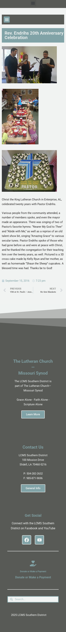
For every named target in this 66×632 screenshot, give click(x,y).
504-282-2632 (35, 473)
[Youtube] (39, 539)
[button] (33, 3)
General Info (33, 488)
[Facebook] (26, 539)
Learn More (33, 414)
